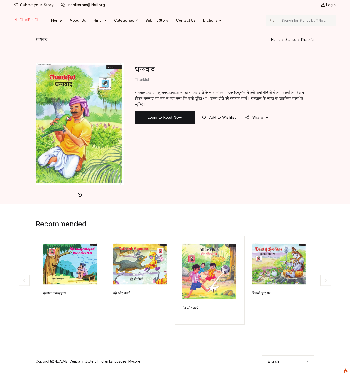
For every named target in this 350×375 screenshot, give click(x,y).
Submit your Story (37, 4)
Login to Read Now (164, 117)
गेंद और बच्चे (190, 307)
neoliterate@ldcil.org (86, 4)
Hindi (98, 20)
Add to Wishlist (222, 117)
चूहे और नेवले (121, 293)
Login (330, 4)
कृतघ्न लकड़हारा (54, 293)
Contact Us (185, 20)
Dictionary (212, 20)
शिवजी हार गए (261, 293)
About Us (78, 20)
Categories (124, 20)
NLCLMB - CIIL (28, 19)
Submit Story (156, 20)
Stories (290, 39)
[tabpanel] (80, 124)
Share (257, 117)
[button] (288, 361)
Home (56, 20)
